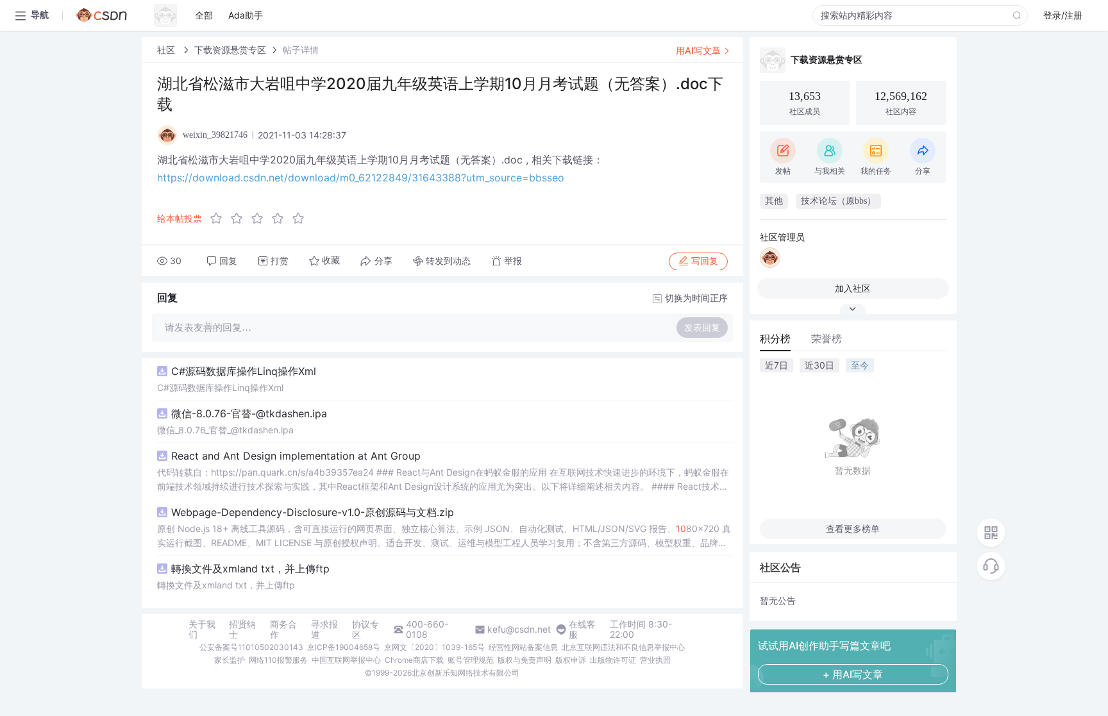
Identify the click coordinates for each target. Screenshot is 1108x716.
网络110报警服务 (278, 660)
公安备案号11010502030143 (251, 647)
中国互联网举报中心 (346, 660)
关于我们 (202, 629)
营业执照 (655, 660)
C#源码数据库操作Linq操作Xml (243, 371)
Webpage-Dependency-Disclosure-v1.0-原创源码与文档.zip (312, 512)
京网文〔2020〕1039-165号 (434, 647)
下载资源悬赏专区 (230, 49)
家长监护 (229, 660)
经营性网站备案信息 (523, 647)
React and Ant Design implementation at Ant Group (296, 455)
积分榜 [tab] (775, 338)
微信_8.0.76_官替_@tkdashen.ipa (225, 429)
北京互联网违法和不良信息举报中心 (623, 647)
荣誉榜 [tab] (826, 338)
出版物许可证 (613, 660)
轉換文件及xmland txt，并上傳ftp (250, 568)
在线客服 (582, 629)
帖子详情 (301, 49)
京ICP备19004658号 (343, 647)
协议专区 (365, 629)
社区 (167, 49)
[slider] (261, 218)
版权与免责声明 (524, 660)
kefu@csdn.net (519, 629)
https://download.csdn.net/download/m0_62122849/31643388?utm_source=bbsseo (360, 177)
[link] (167, 49)
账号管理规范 (471, 660)
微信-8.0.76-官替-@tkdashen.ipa (249, 413)
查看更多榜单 (853, 528)
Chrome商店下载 (414, 660)
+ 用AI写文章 (853, 674)
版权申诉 (570, 660)
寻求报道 (324, 629)
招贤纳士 (242, 629)
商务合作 (283, 629)
